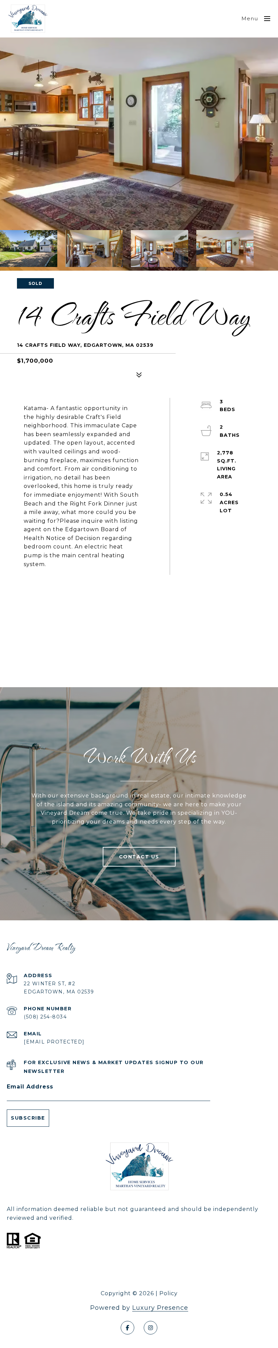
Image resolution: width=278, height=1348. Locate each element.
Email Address (30, 1086)
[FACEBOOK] (127, 1327)
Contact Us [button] (139, 857)
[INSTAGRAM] (150, 1327)
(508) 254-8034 (45, 1017)
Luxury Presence (160, 1307)
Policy (168, 1293)
